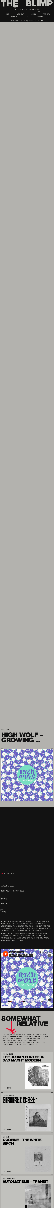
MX (42, 21)
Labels (14, 16)
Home (8, 14)
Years (27, 16)
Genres (33, 14)
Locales (40, 16)
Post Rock (5, 903)
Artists (46, 14)
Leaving (5, 729)
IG (38, 21)
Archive (20, 14)
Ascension (20, 926)
